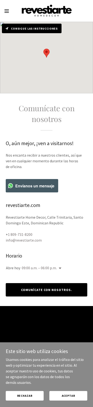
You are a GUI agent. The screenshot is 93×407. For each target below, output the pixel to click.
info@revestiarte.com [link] (24, 240)
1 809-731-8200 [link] (20, 234)
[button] (8, 11)
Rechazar (24, 395)
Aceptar (68, 395)
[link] (46, 11)
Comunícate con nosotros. (46, 290)
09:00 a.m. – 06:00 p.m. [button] (39, 267)
